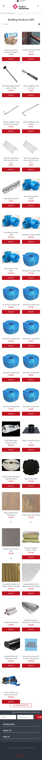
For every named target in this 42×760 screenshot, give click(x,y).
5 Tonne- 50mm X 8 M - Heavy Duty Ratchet (11, 693)
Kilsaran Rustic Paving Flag (31, 515)
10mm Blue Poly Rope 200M (11, 269)
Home (2, 13)
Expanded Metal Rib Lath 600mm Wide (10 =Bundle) (11, 585)
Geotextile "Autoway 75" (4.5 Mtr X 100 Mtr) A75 (31, 657)
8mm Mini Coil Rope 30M (11, 373)
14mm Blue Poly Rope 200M (31, 197)
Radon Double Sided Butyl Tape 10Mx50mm (11, 478)
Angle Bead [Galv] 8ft (11, 198)
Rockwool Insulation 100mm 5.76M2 (31, 549)
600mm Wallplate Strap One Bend (31, 123)
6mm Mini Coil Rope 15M (31, 406)
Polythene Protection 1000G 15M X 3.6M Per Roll (31, 621)
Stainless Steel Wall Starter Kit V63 (31, 51)
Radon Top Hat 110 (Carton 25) (31, 441)
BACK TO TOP (21, 756)
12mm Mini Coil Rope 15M (31, 305)
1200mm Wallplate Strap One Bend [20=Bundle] (11, 123)
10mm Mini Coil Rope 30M (11, 339)
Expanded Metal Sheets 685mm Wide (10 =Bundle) (31, 585)
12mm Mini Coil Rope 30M (11, 305)
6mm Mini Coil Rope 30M (11, 406)
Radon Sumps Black (31, 479)
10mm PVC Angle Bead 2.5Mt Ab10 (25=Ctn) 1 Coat (31, 160)
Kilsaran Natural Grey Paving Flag (11, 514)
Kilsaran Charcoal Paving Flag (11, 550)
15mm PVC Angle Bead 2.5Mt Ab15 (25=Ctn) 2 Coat (11, 160)
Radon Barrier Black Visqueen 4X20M (11, 441)
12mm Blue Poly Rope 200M (11, 233)
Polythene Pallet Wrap (11, 622)
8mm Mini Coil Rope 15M (31, 373)
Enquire (11, 59)
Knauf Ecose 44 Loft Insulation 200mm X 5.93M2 (11, 52)
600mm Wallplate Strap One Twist (31, 87)
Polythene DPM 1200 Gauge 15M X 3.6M (11, 657)
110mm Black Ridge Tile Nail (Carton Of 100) (11, 87)
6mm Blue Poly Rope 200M (31, 271)
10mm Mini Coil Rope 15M (31, 339)
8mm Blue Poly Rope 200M (31, 235)
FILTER (6, 24)
